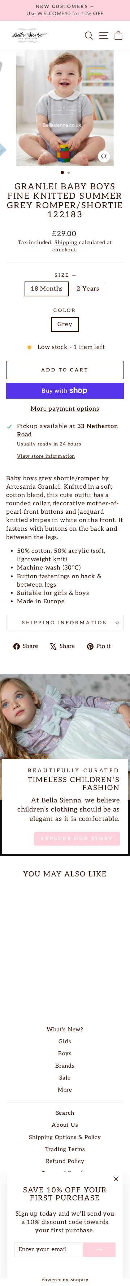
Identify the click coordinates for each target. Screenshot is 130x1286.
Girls (65, 1041)
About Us (65, 1125)
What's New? (65, 1029)
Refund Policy (65, 1161)
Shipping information (65, 623)
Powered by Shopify (65, 1280)
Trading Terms (65, 1149)
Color (65, 310)
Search (65, 1113)
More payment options (65, 408)
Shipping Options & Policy (65, 1137)
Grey (64, 324)
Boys (65, 1053)
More (65, 1089)
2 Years (88, 288)
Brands (65, 1066)
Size (65, 275)
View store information (46, 456)
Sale (64, 1078)
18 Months (47, 288)
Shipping (66, 242)
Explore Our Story (77, 839)
